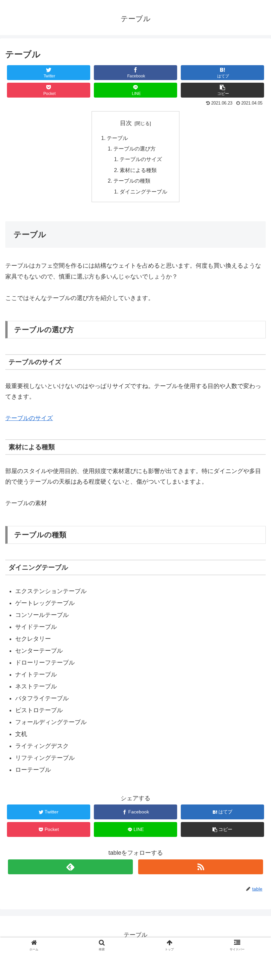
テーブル (117, 138)
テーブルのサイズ (141, 159)
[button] (250, 689)
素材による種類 (138, 170)
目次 (126, 123)
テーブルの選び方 (134, 149)
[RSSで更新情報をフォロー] (200, 866)
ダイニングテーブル (143, 192)
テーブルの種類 (131, 181)
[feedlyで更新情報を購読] (70, 866)
